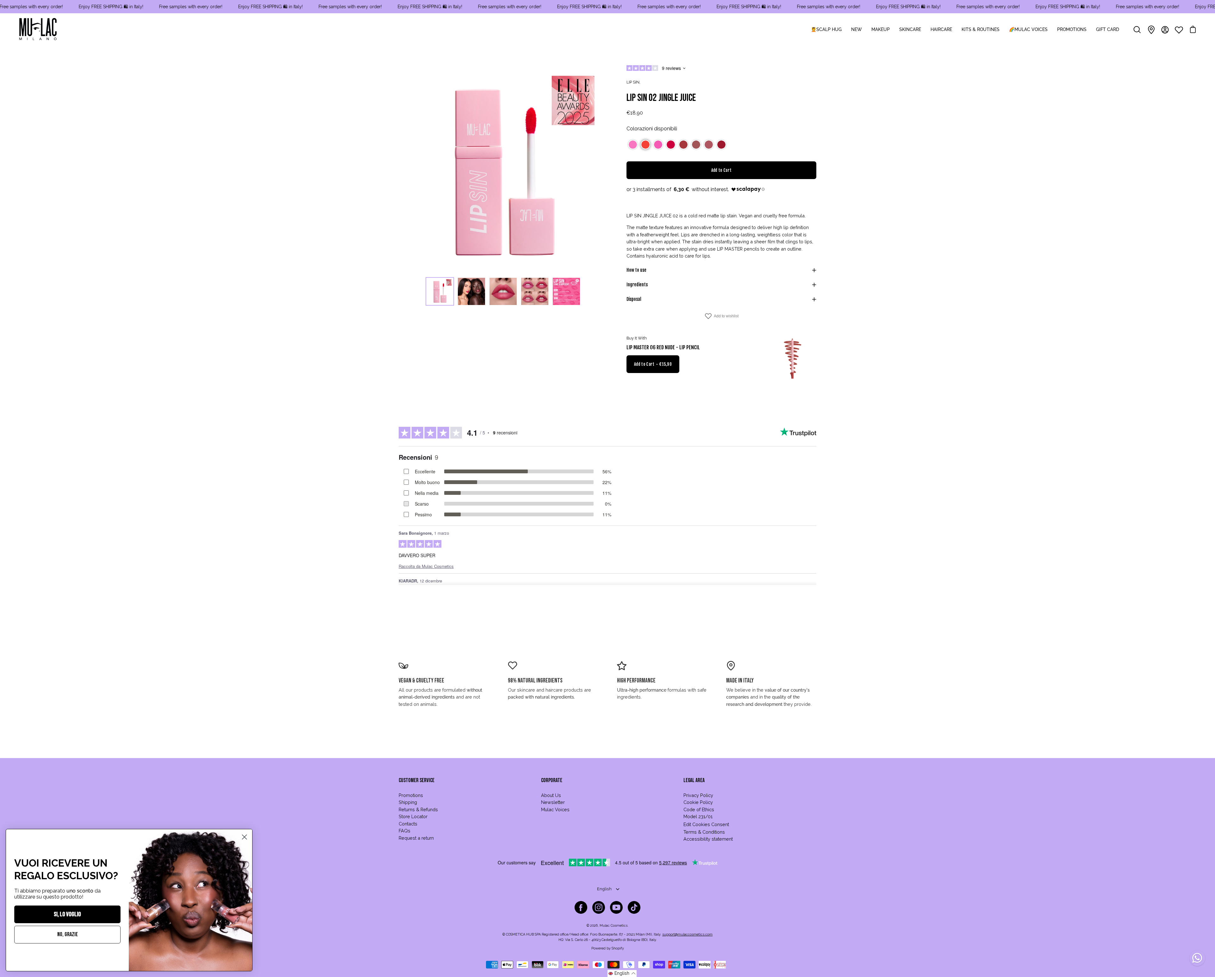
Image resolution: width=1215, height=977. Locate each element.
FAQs (404, 830)
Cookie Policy (698, 802)
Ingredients (637, 285)
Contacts (408, 823)
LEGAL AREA (694, 780)
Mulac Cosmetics (613, 926)
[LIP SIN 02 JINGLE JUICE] (440, 291)
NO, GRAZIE (67, 934)
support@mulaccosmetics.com (687, 934)
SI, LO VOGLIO (67, 914)
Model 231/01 (698, 816)
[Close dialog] (244, 837)
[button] (633, 144)
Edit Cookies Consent (706, 824)
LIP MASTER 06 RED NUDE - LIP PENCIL (663, 347)
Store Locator (413, 816)
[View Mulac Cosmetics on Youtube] (616, 907)
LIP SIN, (633, 82)
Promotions (411, 795)
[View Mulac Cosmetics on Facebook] (581, 907)
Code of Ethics (698, 809)
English (604, 889)
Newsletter (553, 802)
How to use (636, 270)
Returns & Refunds (418, 809)
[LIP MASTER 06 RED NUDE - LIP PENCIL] (792, 359)
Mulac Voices (555, 809)
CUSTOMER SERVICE (416, 780)
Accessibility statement (708, 839)
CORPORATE (551, 780)
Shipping (408, 802)
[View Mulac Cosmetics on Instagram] (598, 907)
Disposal (633, 299)
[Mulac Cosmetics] (38, 29)
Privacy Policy (698, 795)
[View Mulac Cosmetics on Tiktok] (634, 907)
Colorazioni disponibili (651, 129)
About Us (551, 795)
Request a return (416, 838)
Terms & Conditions (704, 832)
